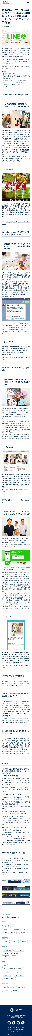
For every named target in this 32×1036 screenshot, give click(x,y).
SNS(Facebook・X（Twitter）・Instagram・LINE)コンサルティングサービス (16, 865)
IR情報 (9, 1029)
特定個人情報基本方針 (19, 1029)
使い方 (12, 987)
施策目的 (5, 946)
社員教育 (24, 941)
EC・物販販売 (7, 950)
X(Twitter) (14, 933)
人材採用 (5, 957)
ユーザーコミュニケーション (11, 953)
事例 (4, 987)
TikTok (5, 933)
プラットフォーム (8, 926)
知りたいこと (6, 983)
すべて (4, 922)
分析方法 (20, 987)
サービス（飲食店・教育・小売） (12, 969)
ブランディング (19, 950)
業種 (3, 961)
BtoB (4, 965)
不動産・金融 (7, 975)
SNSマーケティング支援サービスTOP (13, 858)
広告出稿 (5, 941)
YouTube (23, 933)
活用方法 (5, 990)
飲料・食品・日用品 (8, 978)
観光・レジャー (19, 975)
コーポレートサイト (12, 1027)
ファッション (7, 972)
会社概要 (22, 1027)
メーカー (17, 972)
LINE (24, 929)
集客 (14, 957)
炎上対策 (15, 941)
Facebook (6, 929)
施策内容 (5, 938)
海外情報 (15, 990)
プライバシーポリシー (16, 1031)
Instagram (16, 929)
